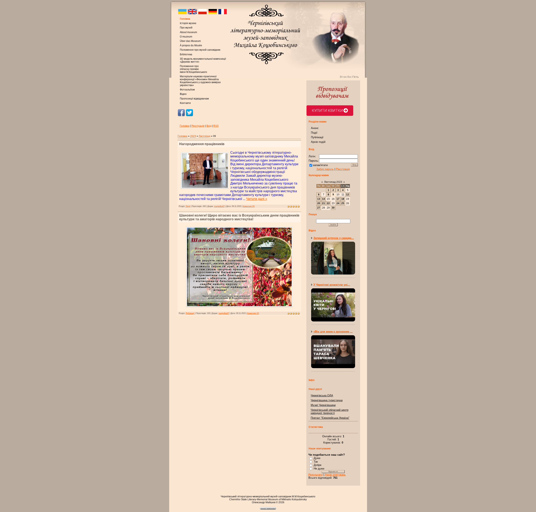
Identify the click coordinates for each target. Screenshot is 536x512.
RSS (216, 125)
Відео (183, 94)
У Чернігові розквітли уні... (331, 284)
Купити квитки (327, 110)
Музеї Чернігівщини (323, 405)
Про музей (186, 27)
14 (323, 198)
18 (342, 198)
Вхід (208, 125)
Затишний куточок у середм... (333, 238)
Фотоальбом (187, 89)
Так (316, 461)
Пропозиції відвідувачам (194, 98)
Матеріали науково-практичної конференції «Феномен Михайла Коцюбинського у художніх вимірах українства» (200, 81)
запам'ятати (320, 165)
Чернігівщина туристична (327, 400)
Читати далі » (256, 199)
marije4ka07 (219, 206)
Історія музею (188, 23)
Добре (317, 465)
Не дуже (319, 468)
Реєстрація (198, 125)
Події (188, 206)
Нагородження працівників (201, 144)
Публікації (190, 313)
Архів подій (318, 141)
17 (337, 198)
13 (318, 198)
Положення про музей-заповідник (200, 49)
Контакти (185, 103)
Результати (315, 474)
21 (323, 203)
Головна (185, 18)
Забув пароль (325, 169)
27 (318, 207)
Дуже (317, 458)
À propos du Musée (191, 45)
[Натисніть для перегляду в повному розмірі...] (239, 307)
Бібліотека (186, 54)
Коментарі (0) (249, 206)
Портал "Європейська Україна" (330, 417)
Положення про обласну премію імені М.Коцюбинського (193, 69)
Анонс (315, 128)
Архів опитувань (335, 474)
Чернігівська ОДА (322, 395)
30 (333, 207)
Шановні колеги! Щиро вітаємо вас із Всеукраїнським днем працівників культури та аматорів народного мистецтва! (239, 217)
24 (337, 203)
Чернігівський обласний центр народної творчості (329, 411)
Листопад (204, 136)
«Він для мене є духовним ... (333, 331)
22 (328, 203)
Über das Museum (190, 41)
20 (318, 203)
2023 (193, 136)
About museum (188, 32)
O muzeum (186, 36)
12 (347, 194)
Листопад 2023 (333, 182)
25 (342, 203)
